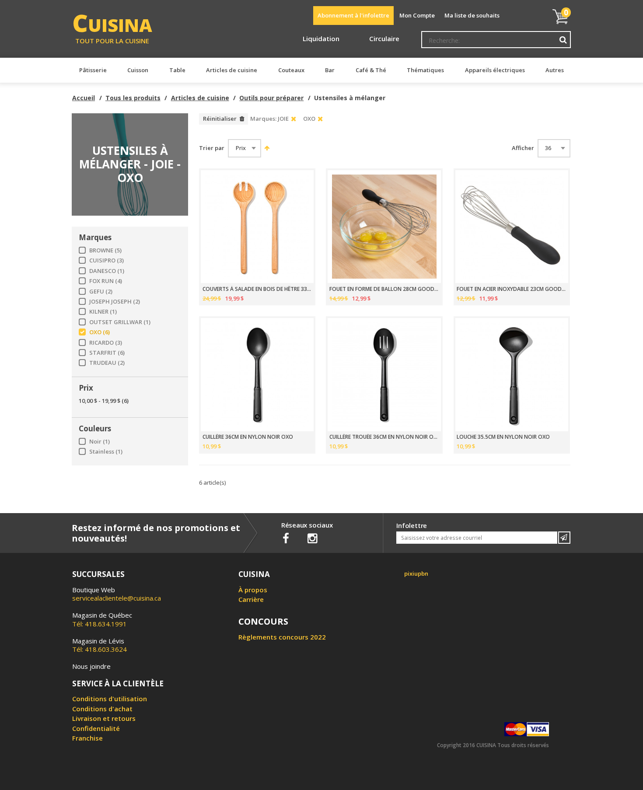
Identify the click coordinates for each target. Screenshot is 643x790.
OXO (99, 332)
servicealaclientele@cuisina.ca (116, 598)
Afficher (523, 148)
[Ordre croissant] (265, 148)
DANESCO (106, 271)
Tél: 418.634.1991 (102, 619)
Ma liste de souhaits (472, 15)
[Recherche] (563, 40)
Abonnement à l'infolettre (353, 15)
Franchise (87, 738)
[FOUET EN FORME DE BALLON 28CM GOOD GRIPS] (384, 226)
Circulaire (384, 38)
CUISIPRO (106, 260)
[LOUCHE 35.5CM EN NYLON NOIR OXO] (512, 374)
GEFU (100, 291)
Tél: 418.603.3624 (99, 645)
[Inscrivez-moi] (564, 537)
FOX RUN (105, 281)
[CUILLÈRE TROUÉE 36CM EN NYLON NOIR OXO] (384, 374)
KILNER (103, 311)
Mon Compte (417, 15)
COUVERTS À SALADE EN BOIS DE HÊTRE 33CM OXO (257, 289)
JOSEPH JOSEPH (114, 301)
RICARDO (105, 342)
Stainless (105, 451)
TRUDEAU (107, 363)
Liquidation (321, 38)
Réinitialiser (220, 118)
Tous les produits (133, 98)
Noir (99, 441)
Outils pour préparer (271, 98)
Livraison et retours (104, 718)
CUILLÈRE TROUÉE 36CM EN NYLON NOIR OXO (384, 437)
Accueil (83, 98)
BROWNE (105, 250)
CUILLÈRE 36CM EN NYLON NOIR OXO (248, 437)
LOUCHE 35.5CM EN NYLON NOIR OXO (503, 437)
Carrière (251, 599)
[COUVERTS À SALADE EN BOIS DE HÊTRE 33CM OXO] (257, 226)
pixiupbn (416, 573)
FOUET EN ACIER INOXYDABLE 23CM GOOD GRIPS (511, 289)
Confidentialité (96, 728)
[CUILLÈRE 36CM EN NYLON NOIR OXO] (257, 374)
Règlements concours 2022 (282, 637)
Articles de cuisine (200, 98)
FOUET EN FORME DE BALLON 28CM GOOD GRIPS (384, 289)
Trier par (211, 148)
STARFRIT (107, 353)
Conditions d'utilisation (109, 698)
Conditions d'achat (102, 708)
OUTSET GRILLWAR (119, 322)
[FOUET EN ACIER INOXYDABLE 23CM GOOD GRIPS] (512, 226)
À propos (252, 589)
